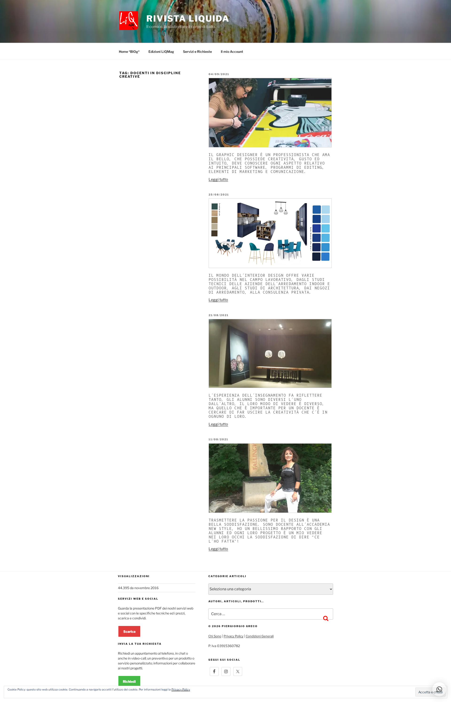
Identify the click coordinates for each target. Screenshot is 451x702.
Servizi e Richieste (197, 52)
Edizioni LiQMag (161, 52)
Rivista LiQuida (187, 18)
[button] (439, 689)
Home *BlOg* (129, 52)
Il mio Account (232, 52)
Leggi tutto (218, 179)
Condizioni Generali (260, 636)
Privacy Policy (233, 636)
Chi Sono (214, 636)
